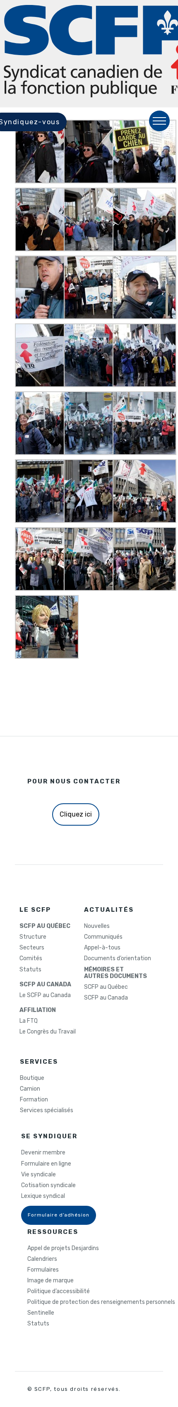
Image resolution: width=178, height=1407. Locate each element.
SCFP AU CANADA (45, 984)
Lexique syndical (43, 1196)
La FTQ (28, 1021)
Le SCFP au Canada (45, 995)
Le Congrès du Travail (47, 1032)
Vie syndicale (38, 1174)
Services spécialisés (46, 1110)
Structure (32, 937)
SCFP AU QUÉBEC (44, 926)
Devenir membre (43, 1152)
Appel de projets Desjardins (63, 1248)
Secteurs (31, 947)
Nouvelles (97, 926)
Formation (34, 1099)
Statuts (30, 969)
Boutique (32, 1078)
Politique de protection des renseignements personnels (101, 1302)
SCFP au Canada (106, 998)
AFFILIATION (37, 1010)
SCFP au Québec (106, 987)
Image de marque (50, 1280)
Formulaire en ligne (46, 1164)
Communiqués (103, 937)
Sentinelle (40, 1313)
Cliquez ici (76, 814)
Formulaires (43, 1270)
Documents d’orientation (117, 958)
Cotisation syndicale (48, 1185)
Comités (30, 958)
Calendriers (42, 1259)
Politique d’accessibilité (58, 1291)
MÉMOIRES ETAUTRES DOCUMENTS (115, 973)
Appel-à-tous (102, 947)
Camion (30, 1089)
